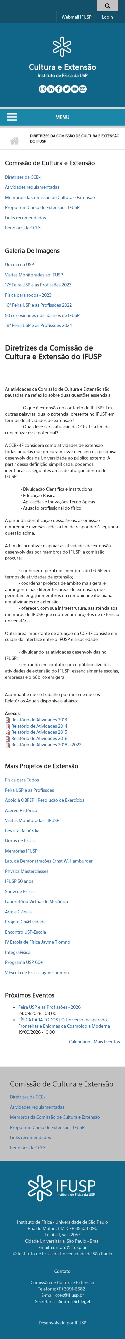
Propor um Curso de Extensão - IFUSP (42, 207)
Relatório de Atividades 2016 (39, 738)
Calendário (79, 1041)
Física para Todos (22, 779)
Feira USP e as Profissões (29, 790)
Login (107, 17)
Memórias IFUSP (21, 851)
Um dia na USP (19, 264)
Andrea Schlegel (74, 1301)
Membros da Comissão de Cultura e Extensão (50, 197)
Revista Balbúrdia (22, 830)
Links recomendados (25, 217)
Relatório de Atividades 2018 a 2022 (46, 744)
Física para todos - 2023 (28, 295)
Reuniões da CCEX (23, 227)
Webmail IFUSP (77, 17)
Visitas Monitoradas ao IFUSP (34, 274)
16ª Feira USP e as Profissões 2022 (38, 305)
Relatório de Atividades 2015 (39, 732)
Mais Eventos (107, 1041)
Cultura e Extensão (62, 66)
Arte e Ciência (18, 911)
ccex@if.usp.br (69, 1295)
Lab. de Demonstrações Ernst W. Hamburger (49, 861)
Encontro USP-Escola (25, 932)
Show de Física (19, 891)
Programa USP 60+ (24, 962)
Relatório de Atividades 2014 (39, 726)
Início (14, 141)
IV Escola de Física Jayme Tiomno (37, 942)
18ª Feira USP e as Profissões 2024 (38, 325)
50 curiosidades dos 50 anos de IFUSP (42, 315)
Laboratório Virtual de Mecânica (36, 901)
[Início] (62, 47)
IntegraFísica (17, 952)
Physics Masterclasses (26, 871)
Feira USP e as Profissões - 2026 (49, 1007)
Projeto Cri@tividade (25, 921)
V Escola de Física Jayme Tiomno (37, 972)
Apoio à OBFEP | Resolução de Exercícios (44, 800)
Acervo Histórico (21, 810)
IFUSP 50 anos (19, 881)
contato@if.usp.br (69, 1247)
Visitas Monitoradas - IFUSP (32, 820)
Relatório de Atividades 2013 (39, 719)
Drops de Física (20, 840)
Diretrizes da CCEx (23, 177)
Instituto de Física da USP (63, 75)
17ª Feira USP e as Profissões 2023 (38, 284)
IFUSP (80, 1322)
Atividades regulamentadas (32, 187)
